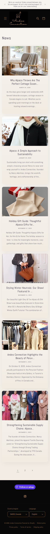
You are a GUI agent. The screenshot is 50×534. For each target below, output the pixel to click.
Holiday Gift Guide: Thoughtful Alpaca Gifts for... (25, 222)
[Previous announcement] (5, 4)
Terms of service (25, 527)
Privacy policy (13, 527)
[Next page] (32, 470)
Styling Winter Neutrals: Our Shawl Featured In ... (25, 289)
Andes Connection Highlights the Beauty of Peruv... (25, 356)
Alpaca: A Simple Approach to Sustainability (25, 152)
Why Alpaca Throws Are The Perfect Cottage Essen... (25, 82)
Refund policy (41, 523)
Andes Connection (16, 523)
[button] (5, 18)
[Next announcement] (45, 4)
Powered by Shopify (28, 523)
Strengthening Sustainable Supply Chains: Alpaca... (25, 426)
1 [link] (17, 470)
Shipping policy (38, 527)
